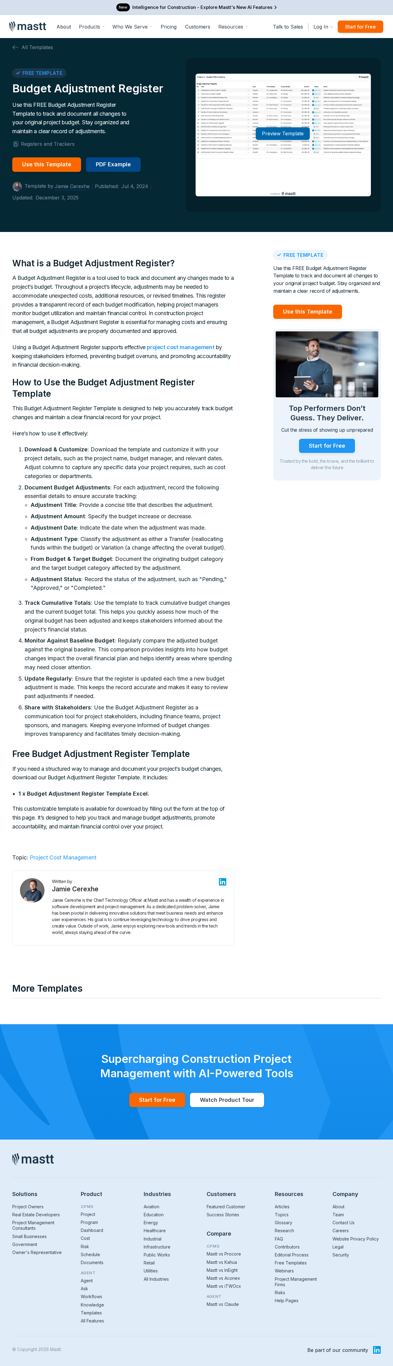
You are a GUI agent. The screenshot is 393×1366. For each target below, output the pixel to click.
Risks (280, 1292)
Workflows (91, 1296)
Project (88, 1214)
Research (284, 1230)
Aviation (151, 1206)
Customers (197, 26)
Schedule (90, 1254)
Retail (149, 1262)
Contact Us (344, 1222)
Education (154, 1214)
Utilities (151, 1270)
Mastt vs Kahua (222, 1262)
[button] (92, 26)
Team (338, 1214)
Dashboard (92, 1230)
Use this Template (46, 164)
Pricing (169, 26)
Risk (85, 1246)
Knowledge (92, 1304)
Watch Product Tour (227, 1100)
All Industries (156, 1279)
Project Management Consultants (33, 1225)
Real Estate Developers (36, 1214)
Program (89, 1222)
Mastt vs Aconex (223, 1278)
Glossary (283, 1222)
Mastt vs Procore (224, 1253)
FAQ (279, 1238)
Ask (84, 1288)
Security (341, 1254)
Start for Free (360, 26)
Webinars (284, 1270)
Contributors (287, 1246)
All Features (92, 1320)
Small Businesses (29, 1236)
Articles (282, 1206)
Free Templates (291, 1262)
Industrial (152, 1238)
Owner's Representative (37, 1252)
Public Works (157, 1254)
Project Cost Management (63, 858)
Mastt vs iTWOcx (224, 1286)
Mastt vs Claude (223, 1304)
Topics (282, 1214)
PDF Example (113, 164)
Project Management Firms (296, 1281)
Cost (85, 1238)
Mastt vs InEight (222, 1270)
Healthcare (155, 1230)
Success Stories (223, 1214)
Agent (87, 1280)
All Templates (37, 47)
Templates (91, 1312)
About (63, 26)
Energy (151, 1222)
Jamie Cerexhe (72, 186)
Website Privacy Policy (356, 1238)
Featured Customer (226, 1206)
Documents (92, 1262)
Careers (341, 1230)
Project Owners (28, 1206)
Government (24, 1244)
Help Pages (286, 1300)
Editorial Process (292, 1254)
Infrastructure (157, 1246)
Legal (338, 1246)
